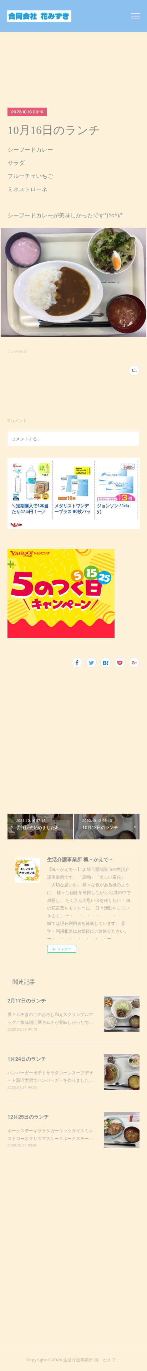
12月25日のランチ (28, 1116)
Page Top (73, 1331)
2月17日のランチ (26, 1000)
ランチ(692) (17, 351)
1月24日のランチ (26, 1058)
